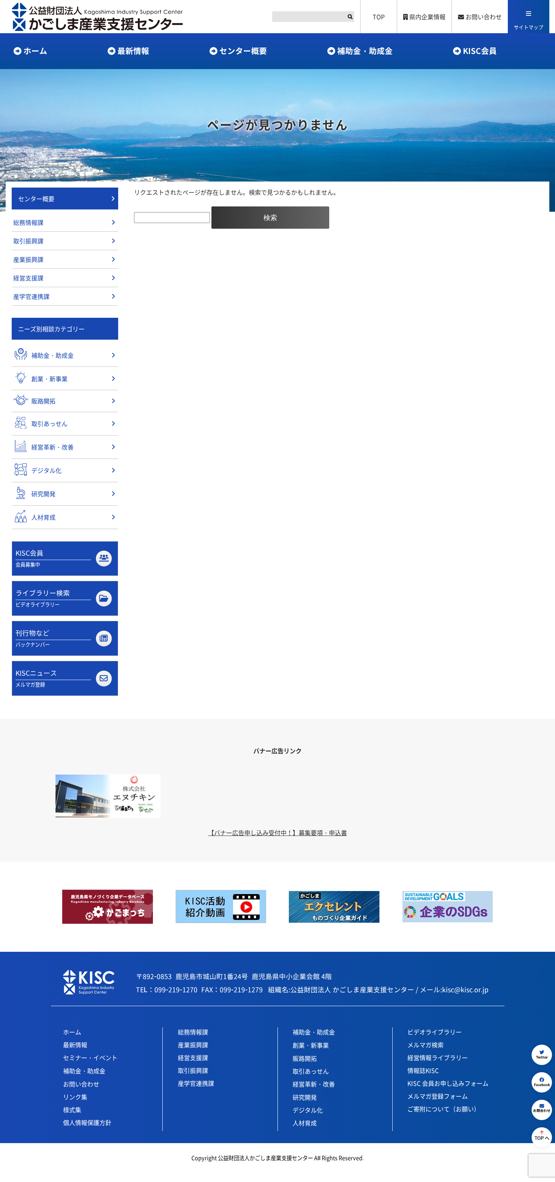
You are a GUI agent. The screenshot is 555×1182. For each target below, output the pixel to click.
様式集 (72, 1109)
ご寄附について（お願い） (443, 1108)
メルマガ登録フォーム (437, 1095)
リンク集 (75, 1096)
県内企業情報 (427, 16)
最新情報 (133, 50)
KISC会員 (480, 50)
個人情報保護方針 (87, 1122)
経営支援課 (28, 277)
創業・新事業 (311, 1045)
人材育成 (305, 1122)
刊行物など (32, 638)
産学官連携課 (31, 296)
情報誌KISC (423, 1070)
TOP (379, 16)
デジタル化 (308, 1109)
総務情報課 (28, 222)
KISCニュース (36, 678)
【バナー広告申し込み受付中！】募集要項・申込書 (277, 832)
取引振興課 (28, 240)
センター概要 (243, 50)
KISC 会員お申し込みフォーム (448, 1083)
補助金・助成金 (365, 50)
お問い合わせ (483, 16)
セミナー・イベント (90, 1057)
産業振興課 (28, 259)
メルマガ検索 (425, 1044)
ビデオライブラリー (434, 1031)
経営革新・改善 (314, 1083)
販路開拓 (305, 1058)
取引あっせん (311, 1071)
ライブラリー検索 (42, 598)
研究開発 (305, 1097)
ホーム (35, 50)
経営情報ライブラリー (437, 1057)
